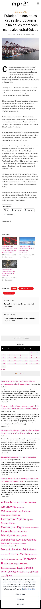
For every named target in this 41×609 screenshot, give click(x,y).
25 (9, 364)
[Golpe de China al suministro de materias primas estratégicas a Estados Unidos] (9, 241)
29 (31, 364)
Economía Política (26, 288)
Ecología (16, 514)
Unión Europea (8, 571)
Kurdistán (23, 536)
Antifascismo (8, 502)
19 (15, 361)
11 (9, 358)
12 (15, 358)
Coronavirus (8, 506)
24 (4, 364)
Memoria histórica (11, 549)
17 (4, 361)
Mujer (6, 554)
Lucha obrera (6, 543)
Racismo (19, 559)
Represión (29, 559)
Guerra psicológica (12, 527)
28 (26, 364)
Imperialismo (9, 293)
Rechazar (20, 599)
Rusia (4, 563)
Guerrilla (27, 527)
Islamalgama (8, 535)
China (14, 288)
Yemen (3, 576)
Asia (18, 502)
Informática (22, 531)
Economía (20, 12)
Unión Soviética (23, 572)
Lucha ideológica (26, 539)
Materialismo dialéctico (19, 543)
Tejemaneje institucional (18, 563)
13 (20, 358)
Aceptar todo (20, 594)
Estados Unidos (8, 523)
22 (31, 361)
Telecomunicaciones (8, 568)
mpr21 (20, 4)
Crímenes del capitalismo (16, 511)
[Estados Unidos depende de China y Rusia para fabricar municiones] (9, 264)
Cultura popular (6, 515)
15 (31, 358)
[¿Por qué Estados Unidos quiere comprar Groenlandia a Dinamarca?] (27, 241)
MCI (16, 546)
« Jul (3, 370)
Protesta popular (8, 559)
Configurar (20, 604)
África (8, 575)
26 (15, 364)
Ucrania (28, 567)
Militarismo (29, 549)
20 (20, 361)
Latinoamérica (8, 539)
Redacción (11, 34)
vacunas (34, 571)
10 (4, 358)
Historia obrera (34, 527)
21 (26, 361)
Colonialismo (32, 503)
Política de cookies (28, 589)
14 (26, 358)
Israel (18, 536)
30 (37, 364)
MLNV (2, 554)
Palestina (33, 554)
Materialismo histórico (7, 546)
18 (9, 361)
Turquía (20, 568)
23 (37, 361)
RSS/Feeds (21, 373)
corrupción (20, 507)
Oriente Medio (18, 554)
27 (20, 364)
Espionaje (30, 520)
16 (37, 358)
